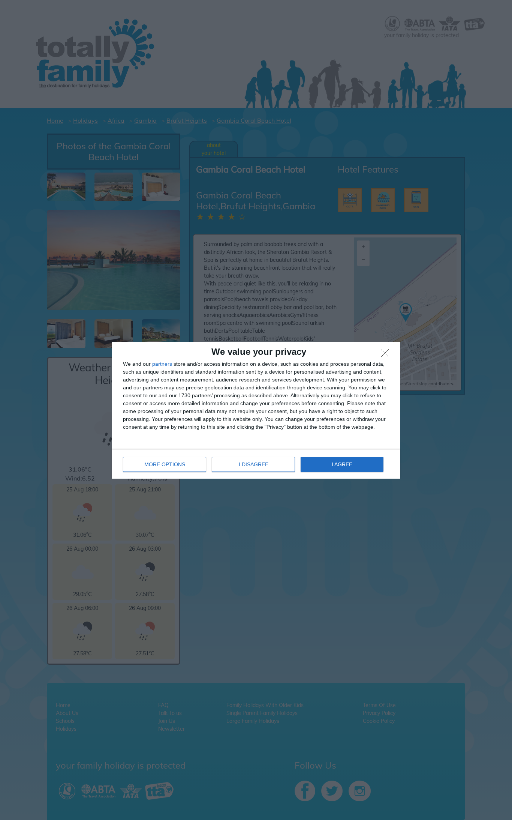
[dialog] (256, 410)
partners (162, 363)
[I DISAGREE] (387, 355)
